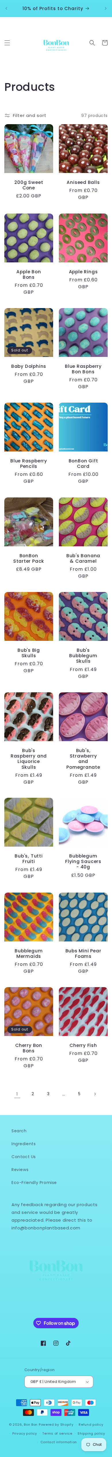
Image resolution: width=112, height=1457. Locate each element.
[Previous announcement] (6, 8)
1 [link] (17, 1094)
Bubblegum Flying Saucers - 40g (83, 861)
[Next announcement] (105, 8)
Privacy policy (24, 1433)
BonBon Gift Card (83, 463)
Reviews (19, 1169)
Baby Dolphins (28, 366)
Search (19, 1131)
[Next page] (94, 1094)
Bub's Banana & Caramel (83, 558)
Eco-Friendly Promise (34, 1182)
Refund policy (91, 1424)
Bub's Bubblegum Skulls (83, 655)
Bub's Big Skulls (29, 652)
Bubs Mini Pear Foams (83, 953)
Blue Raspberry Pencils (28, 463)
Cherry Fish (83, 1045)
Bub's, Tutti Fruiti (29, 858)
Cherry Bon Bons (28, 1048)
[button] (7, 42)
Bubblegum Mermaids (29, 953)
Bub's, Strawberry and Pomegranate (83, 759)
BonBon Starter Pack (28, 558)
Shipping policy (91, 1433)
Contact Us (23, 1157)
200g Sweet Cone (28, 185)
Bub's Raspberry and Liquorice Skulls (29, 759)
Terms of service (57, 1433)
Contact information (58, 1442)
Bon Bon (31, 1424)
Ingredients (23, 1144)
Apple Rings (83, 271)
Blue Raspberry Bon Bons (83, 369)
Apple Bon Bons (28, 274)
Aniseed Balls (83, 182)
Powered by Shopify (56, 1424)
